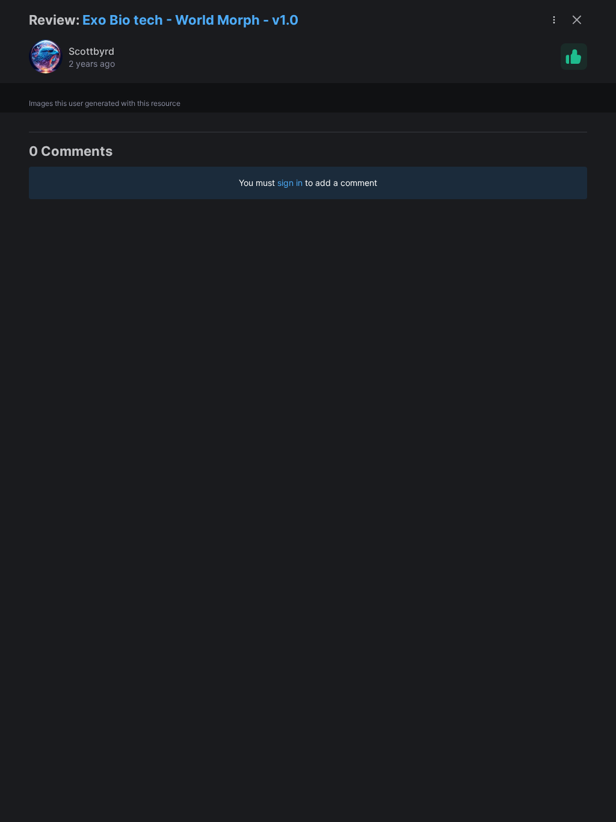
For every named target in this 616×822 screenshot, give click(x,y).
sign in (290, 183)
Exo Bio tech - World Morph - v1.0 (190, 20)
